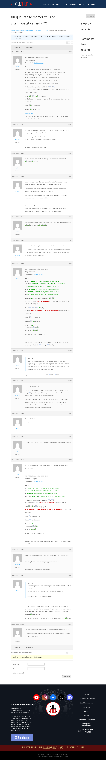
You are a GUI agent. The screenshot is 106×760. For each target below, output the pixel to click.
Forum (86, 715)
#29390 (70, 381)
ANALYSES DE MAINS (27, 31)
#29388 (70, 263)
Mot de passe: (17, 669)
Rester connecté (19, 673)
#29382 (70, 52)
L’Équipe (91, 4)
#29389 (70, 351)
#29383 (70, 125)
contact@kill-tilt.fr (88, 731)
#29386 (70, 217)
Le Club (82, 4)
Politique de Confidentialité (86, 725)
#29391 (70, 413)
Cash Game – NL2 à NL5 (41, 31)
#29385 (70, 176)
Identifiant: (16, 664)
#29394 (70, 549)
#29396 (70, 624)
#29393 (70, 460)
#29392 (70, 436)
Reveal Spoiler (29, 113)
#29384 (70, 153)
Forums (18, 31)
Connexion (66, 677)
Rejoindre (23, 737)
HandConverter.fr (38, 63)
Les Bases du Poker (51, 4)
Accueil (13, 31)
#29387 (70, 240)
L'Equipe (86, 711)
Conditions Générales (86, 719)
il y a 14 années (16, 38)
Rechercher (90, 16)
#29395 (70, 575)
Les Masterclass (70, 4)
